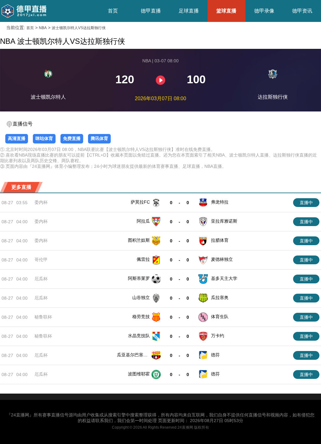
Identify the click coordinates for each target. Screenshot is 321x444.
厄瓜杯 (41, 278)
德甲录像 (264, 10)
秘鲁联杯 (43, 316)
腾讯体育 (99, 138)
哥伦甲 (41, 259)
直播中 (306, 202)
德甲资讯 (302, 10)
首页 (113, 10)
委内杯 (41, 202)
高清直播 (16, 138)
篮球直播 (226, 10)
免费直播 (72, 138)
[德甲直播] (24, 11)
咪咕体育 (44, 138)
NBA (43, 28)
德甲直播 (151, 10)
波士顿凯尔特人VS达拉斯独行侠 (79, 28)
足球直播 (189, 10)
